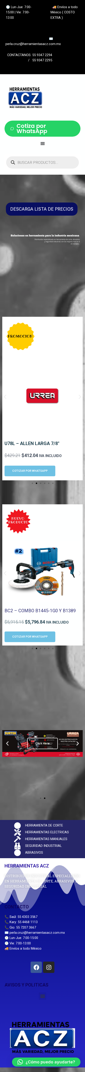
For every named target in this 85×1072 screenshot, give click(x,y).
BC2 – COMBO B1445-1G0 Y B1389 (40, 610)
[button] (5, 397)
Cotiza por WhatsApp (32, 128)
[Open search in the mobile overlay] (42, 162)
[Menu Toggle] (42, 143)
